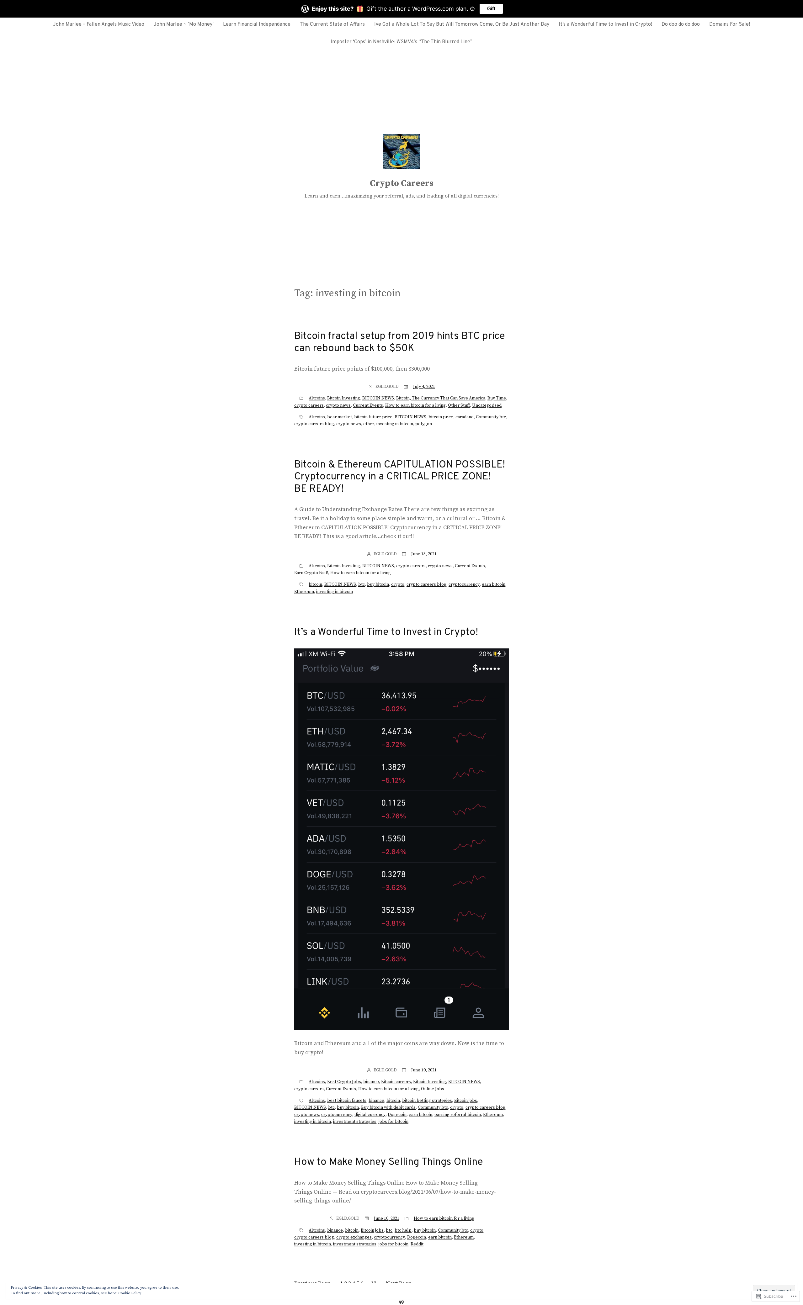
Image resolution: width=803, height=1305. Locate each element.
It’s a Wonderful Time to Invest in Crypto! (386, 632)
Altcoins (317, 398)
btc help (403, 1230)
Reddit (417, 1244)
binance (371, 1082)
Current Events (368, 405)
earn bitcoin (493, 584)
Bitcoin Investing (343, 398)
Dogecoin (397, 1114)
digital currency (370, 1114)
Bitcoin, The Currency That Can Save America (440, 398)
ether (368, 424)
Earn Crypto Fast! (311, 573)
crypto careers (309, 405)
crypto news (338, 405)
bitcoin (315, 584)
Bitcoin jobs (465, 1100)
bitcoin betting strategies (427, 1100)
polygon (423, 424)
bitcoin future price (373, 417)
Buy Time (496, 398)
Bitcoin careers (396, 1082)
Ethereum (304, 591)
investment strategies (354, 1121)
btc (361, 584)
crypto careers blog (314, 424)
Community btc (491, 417)
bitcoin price (440, 417)
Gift (491, 8)
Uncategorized (487, 405)
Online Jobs (432, 1089)
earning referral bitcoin (457, 1114)
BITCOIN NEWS (378, 398)
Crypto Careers (401, 183)
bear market (339, 417)
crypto (397, 584)
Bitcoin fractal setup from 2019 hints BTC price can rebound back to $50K (399, 342)
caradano (464, 417)
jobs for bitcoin (393, 1121)
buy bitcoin (378, 584)
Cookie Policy (129, 1293)
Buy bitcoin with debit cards (388, 1107)
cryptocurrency (464, 584)
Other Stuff (459, 405)
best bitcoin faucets (346, 1100)
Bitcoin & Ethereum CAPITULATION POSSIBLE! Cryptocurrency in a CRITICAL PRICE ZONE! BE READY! (399, 477)
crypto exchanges (354, 1237)
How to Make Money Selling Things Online (388, 1162)
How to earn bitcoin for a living (415, 405)
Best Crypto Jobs (344, 1082)
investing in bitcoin (394, 424)
